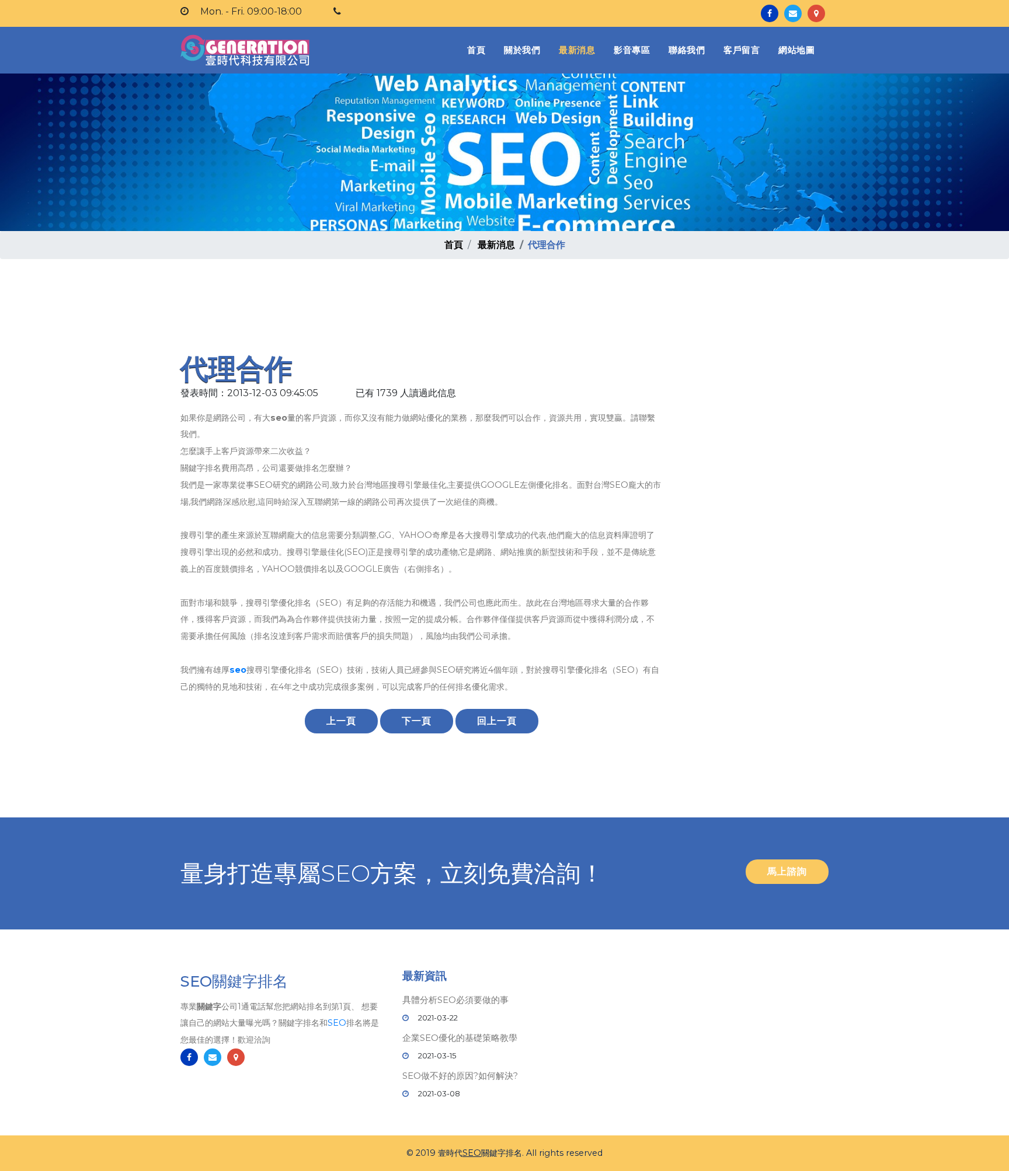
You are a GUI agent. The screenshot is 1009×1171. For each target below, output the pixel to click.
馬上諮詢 (787, 871)
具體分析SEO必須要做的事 (455, 999)
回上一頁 (497, 720)
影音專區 (632, 49)
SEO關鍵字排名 (234, 981)
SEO (337, 1023)
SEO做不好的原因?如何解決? (460, 1075)
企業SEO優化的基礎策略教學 (459, 1037)
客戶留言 (741, 49)
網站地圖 (796, 49)
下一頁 (417, 720)
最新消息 (577, 49)
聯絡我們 (687, 49)
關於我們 (522, 49)
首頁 (478, 49)
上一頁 (341, 720)
